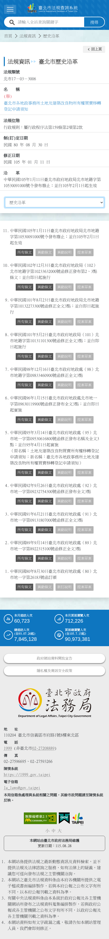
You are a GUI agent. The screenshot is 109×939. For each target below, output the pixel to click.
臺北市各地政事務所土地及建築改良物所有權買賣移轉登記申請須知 (52, 106)
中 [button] (53, 831)
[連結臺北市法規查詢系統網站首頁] (52, 8)
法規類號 (12, 72)
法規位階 (12, 120)
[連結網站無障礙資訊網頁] (40, 818)
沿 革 (12, 173)
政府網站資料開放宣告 (54, 658)
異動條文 (45, 287)
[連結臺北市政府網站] (77, 819)
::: (3, 33)
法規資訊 (28, 36)
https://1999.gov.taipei (27, 774)
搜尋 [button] (94, 22)
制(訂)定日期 (16, 138)
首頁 (8, 36)
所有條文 (24, 252)
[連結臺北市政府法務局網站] (54, 702)
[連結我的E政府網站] (64, 818)
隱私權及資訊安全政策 (54, 670)
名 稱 (12, 89)
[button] (94, 49)
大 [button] (60, 831)
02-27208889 (43, 748)
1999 (8, 748)
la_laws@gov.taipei (22, 788)
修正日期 (12, 155)
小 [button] (47, 831)
